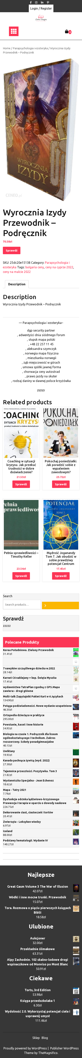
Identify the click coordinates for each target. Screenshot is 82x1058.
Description (16, 284)
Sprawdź (12, 250)
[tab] (17, 284)
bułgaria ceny (34, 267)
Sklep (36, 1037)
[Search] (60, 605)
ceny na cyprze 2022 (59, 267)
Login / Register (41, 8)
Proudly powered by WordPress (25, 1048)
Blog (45, 1037)
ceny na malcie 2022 (17, 271)
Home (6, 48)
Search (7, 596)
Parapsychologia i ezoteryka (30, 48)
